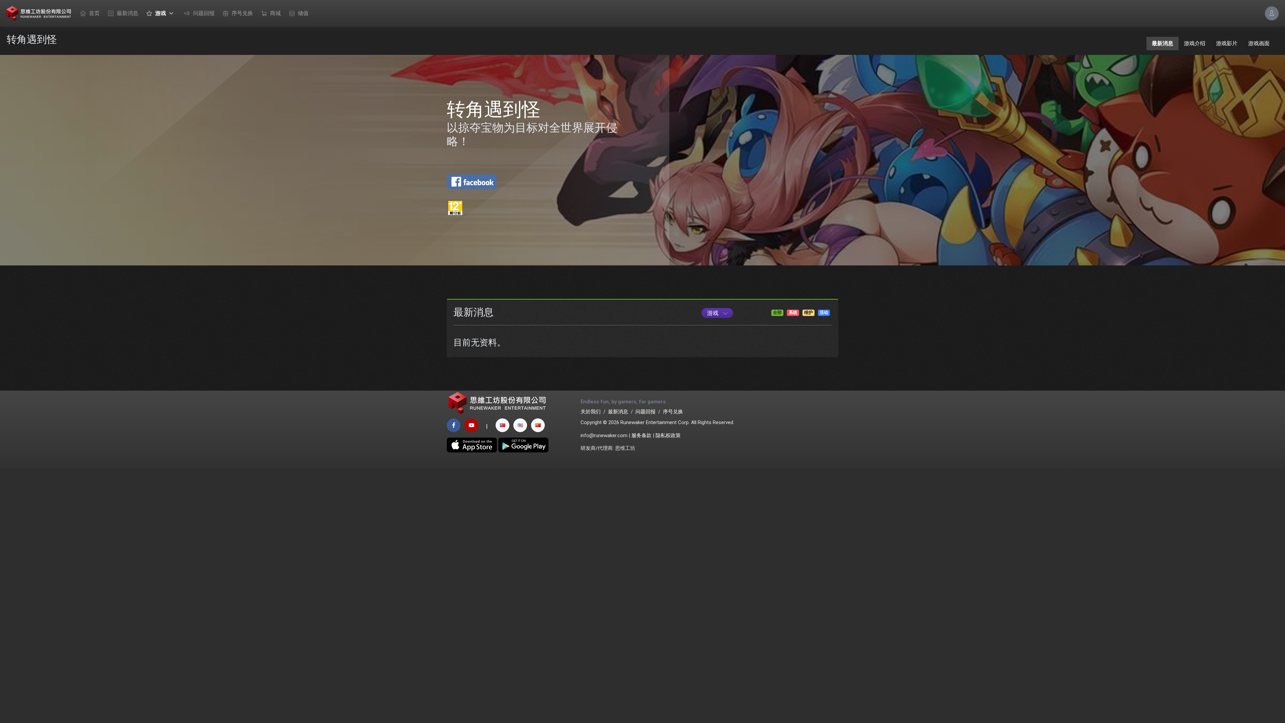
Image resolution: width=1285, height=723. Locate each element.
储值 (303, 13)
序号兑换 (242, 13)
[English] (520, 425)
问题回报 (204, 13)
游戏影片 (1226, 43)
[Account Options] (1272, 13)
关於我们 (591, 412)
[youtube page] (471, 425)
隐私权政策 (668, 435)
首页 (94, 13)
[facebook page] (453, 425)
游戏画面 (1259, 43)
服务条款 (641, 435)
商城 (275, 13)
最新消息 (127, 13)
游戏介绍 (1194, 43)
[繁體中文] (502, 425)
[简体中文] (538, 425)
